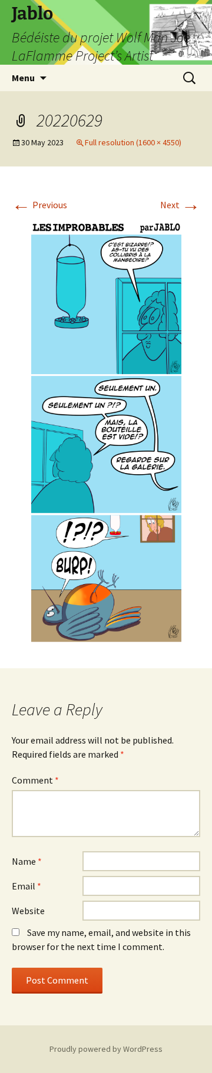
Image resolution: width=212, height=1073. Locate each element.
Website (28, 911)
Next (180, 205)
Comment (35, 780)
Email (26, 886)
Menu (23, 78)
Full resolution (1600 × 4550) (133, 142)
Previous (39, 205)
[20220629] (106, 430)
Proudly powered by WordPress (106, 1049)
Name (27, 861)
